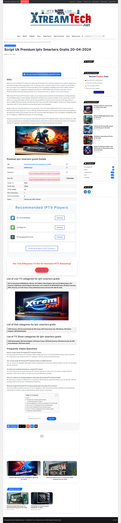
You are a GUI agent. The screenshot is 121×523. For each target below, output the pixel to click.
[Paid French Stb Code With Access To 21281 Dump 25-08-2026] (88, 129)
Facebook (58, 91)
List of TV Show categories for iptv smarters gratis (40, 409)
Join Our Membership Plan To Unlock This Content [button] (44, 173)
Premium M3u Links (18, 42)
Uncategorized (88, 167)
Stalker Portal (47, 36)
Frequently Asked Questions (34, 410)
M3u (38, 36)
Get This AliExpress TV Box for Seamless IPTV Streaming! (42, 403)
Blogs (68, 36)
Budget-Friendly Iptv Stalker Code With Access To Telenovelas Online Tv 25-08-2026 (103, 148)
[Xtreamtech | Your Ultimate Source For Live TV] (60, 18)
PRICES (25, 36)
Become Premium (98, 92)
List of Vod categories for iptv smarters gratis (39, 407)
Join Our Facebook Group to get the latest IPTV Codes (43, 74)
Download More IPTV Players (41, 248)
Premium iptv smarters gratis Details (36, 399)
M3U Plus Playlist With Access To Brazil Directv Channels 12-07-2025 (17, 506)
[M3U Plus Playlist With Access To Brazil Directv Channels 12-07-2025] (18, 498)
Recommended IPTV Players (36, 401)
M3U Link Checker (59, 36)
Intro (28, 397)
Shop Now (42, 270)
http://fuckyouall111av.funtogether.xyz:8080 (37, 164)
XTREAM (31, 36)
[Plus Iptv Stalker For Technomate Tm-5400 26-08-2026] (88, 109)
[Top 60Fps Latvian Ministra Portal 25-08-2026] (88, 140)
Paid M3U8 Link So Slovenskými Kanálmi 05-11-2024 (40, 506)
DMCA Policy (95, 1)
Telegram (66, 91)
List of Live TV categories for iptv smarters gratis (40, 405)
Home (18, 36)
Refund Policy (112, 1)
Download (71, 178)
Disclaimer (79, 1)
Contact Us (72, 1)
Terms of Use (87, 1)
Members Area (76, 36)
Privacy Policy (103, 1)
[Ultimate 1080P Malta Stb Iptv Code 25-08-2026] (88, 119)
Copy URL (51, 418)
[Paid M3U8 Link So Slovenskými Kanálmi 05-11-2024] (42, 498)
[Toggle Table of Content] (55, 395)
